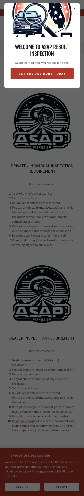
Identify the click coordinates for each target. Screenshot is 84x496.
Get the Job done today (41, 73)
